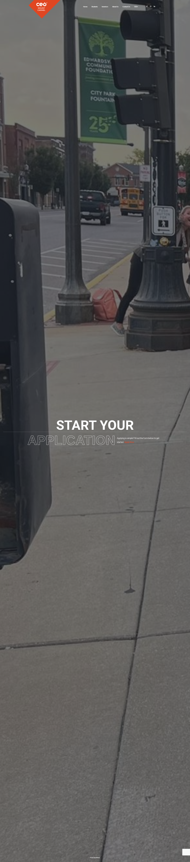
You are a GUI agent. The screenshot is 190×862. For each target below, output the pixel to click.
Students (94, 7)
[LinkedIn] (154, 6)
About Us (115, 7)
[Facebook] (147, 6)
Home (85, 7)
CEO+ (136, 7)
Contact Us (126, 7)
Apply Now (129, 442)
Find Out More (95, 857)
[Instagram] (151, 6)
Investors (105, 7)
